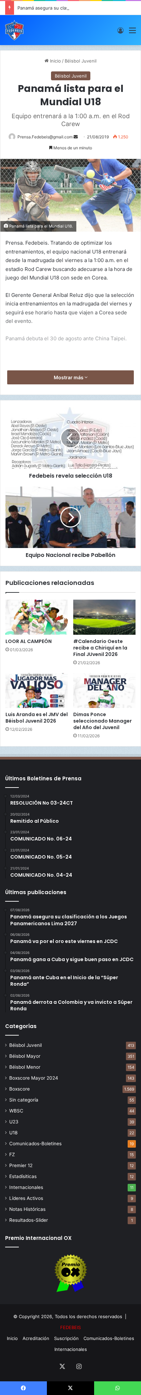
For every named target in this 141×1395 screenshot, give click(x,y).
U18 (13, 1132)
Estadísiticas (23, 1176)
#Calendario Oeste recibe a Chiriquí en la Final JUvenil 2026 (100, 648)
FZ (12, 1154)
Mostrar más (69, 377)
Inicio (55, 61)
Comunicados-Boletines (35, 1143)
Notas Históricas (27, 1209)
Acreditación (36, 1338)
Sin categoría (23, 1100)
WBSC (16, 1110)
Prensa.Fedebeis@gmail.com (45, 136)
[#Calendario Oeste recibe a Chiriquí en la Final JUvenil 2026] (104, 617)
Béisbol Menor (24, 1067)
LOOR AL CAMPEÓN (28, 641)
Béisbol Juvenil (81, 61)
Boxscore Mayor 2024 (33, 1078)
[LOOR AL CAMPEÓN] (36, 617)
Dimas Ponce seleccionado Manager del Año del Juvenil (102, 721)
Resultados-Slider (28, 1220)
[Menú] (132, 32)
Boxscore (19, 1089)
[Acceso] (120, 32)
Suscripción (66, 1338)
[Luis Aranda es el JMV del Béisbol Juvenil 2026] (36, 690)
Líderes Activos (26, 1198)
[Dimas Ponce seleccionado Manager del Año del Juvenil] (104, 690)
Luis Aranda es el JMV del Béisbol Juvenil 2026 (36, 717)
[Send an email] (76, 136)
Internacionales (26, 1187)
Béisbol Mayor (24, 1056)
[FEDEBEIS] (14, 30)
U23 (13, 1121)
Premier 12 (21, 1165)
